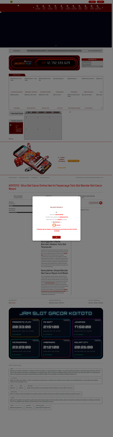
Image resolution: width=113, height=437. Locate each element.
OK (56, 237)
